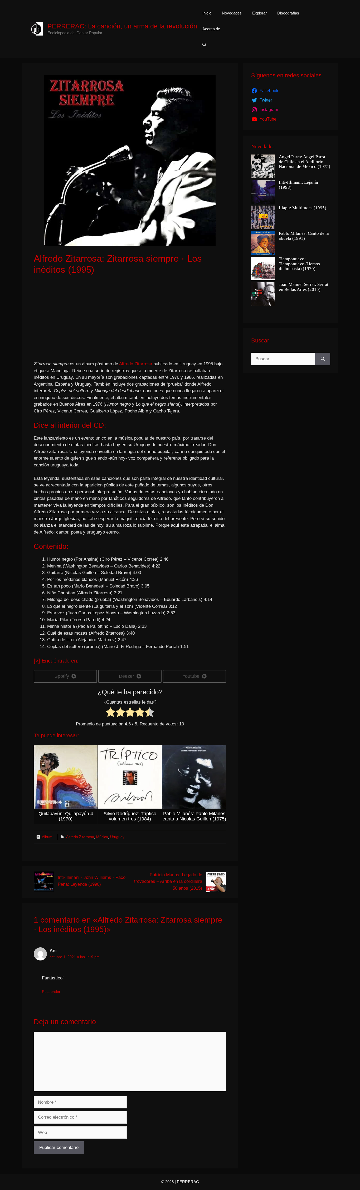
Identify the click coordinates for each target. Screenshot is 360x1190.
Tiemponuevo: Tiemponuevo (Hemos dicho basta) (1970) (299, 264)
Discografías (288, 13)
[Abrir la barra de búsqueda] (204, 45)
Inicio (206, 13)
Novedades (232, 13)
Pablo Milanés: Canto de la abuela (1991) (304, 236)
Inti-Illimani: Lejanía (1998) (298, 185)
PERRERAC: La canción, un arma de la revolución (122, 26)
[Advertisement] (130, 318)
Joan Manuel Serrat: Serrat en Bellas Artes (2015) (303, 287)
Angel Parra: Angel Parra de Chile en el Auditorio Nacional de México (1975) (304, 162)
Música (102, 837)
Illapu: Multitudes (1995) (302, 208)
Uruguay (117, 837)
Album (47, 837)
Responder (51, 991)
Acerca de (211, 29)
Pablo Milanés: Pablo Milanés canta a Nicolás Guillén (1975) (194, 816)
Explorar (259, 13)
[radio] (110, 713)
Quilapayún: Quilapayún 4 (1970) (65, 816)
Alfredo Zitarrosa (135, 363)
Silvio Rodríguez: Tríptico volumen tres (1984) (130, 816)
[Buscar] (322, 359)
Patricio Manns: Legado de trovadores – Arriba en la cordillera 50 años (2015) (168, 881)
